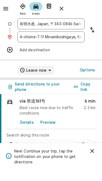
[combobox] (51, 23)
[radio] (22, 8)
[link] (51, 123)
